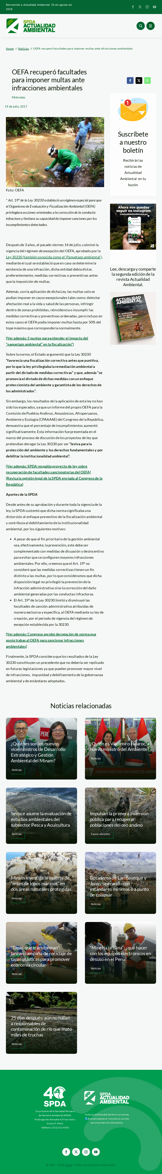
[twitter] (140, 6)
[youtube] (154, 6)
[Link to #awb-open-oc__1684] (150, 26)
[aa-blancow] (107, 1092)
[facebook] (133, 6)
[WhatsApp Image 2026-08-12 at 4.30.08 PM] (133, 294)
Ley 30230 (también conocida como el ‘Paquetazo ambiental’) (54, 257)
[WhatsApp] (147, 80)
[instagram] (147, 6)
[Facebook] (130, 80)
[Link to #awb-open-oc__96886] (141, 26)
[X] (139, 80)
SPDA (68, 1165)
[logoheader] (30, 20)
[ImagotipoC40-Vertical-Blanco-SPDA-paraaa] (55, 1087)
